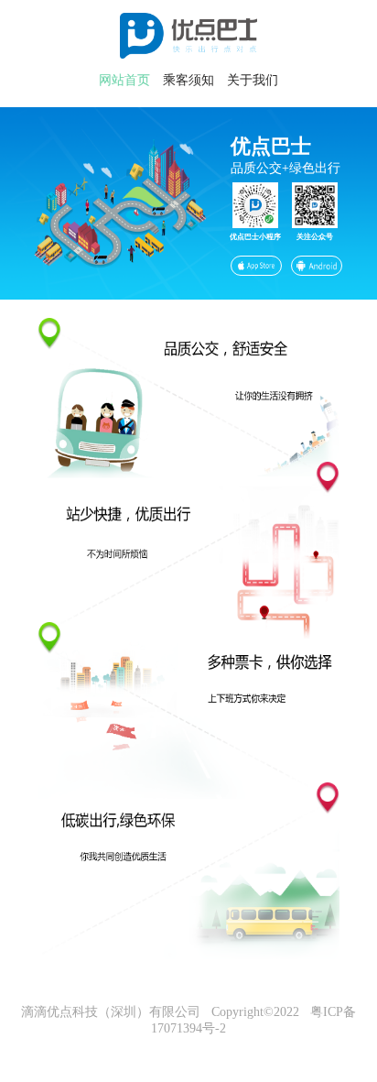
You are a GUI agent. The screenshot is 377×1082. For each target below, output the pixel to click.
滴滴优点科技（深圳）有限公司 (110, 1012)
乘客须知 (188, 80)
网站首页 (124, 80)
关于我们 (252, 80)
